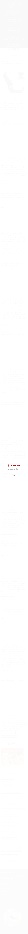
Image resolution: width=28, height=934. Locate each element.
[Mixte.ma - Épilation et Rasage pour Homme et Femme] (14, 465)
